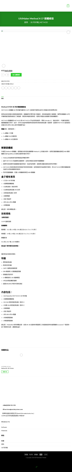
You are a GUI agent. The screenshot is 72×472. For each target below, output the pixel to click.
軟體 (2, 441)
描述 (2, 98)
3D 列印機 (4, 447)
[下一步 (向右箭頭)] (7, 469)
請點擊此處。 (17, 327)
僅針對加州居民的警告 (8, 254)
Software (4, 427)
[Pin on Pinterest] (15, 87)
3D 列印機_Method (39, 22)
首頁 (26, 22)
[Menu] (2, 6)
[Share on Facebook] (6, 87)
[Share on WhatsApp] (2, 87)
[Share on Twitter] (9, 87)
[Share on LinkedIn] (18, 87)
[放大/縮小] (7, 461)
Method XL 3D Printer (7, 368)
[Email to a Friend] (12, 87)
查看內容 (5, 371)
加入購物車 (16, 75)
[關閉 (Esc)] (1, 461)
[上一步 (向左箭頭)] (1, 469)
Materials (4, 430)
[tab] (2, 98)
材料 (2, 444)
